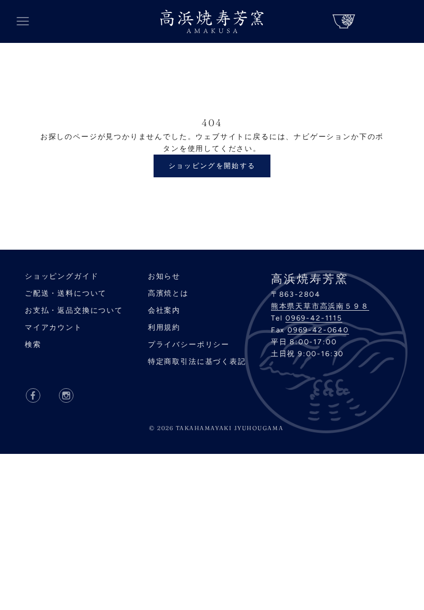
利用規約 (164, 327)
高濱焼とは (168, 293)
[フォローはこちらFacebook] (33, 395)
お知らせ (164, 276)
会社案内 (164, 310)
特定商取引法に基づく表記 (197, 361)
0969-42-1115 (313, 318)
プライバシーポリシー (189, 344)
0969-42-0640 (318, 330)
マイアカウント (53, 327)
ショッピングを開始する (212, 166)
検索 (33, 344)
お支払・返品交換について (74, 310)
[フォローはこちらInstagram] (66, 395)
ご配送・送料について (66, 293)
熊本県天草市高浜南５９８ (320, 306)
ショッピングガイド (61, 276)
